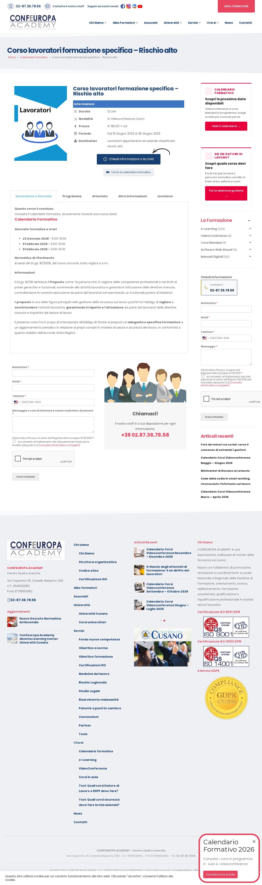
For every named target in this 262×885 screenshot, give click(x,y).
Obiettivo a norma (93, 648)
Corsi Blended (211, 243)
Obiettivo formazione (96, 657)
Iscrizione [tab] (165, 196)
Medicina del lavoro (94, 674)
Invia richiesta (26, 477)
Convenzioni (88, 717)
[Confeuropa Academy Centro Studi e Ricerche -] (32, 22)
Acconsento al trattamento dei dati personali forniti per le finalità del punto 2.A (50, 443)
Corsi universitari (92, 622)
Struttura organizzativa (97, 562)
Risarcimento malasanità (99, 700)
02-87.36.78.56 (28, 6)
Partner (85, 725)
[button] (161, 654)
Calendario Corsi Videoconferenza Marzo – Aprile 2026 (166, 622)
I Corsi (211, 23)
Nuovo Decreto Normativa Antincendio (40, 620)
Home (12, 57)
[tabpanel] (99, 277)
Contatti (245, 23)
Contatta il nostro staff (68, 6)
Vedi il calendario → (226, 126)
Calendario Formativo (34, 57)
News (229, 23)
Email (16, 381)
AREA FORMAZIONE (236, 6)
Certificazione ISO (93, 579)
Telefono (19, 396)
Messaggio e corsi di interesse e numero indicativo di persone (52, 412)
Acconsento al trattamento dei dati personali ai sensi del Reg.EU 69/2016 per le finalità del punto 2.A (226, 381)
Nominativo (20, 367)
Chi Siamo (86, 553)
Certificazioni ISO (92, 665)
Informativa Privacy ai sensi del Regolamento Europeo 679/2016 (53, 438)
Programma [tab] (71, 196)
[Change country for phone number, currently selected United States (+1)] (16, 402)
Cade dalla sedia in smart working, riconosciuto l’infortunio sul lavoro (166, 604)
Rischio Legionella (93, 682)
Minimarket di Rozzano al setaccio (225, 471)
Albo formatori (124, 23)
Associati (150, 23)
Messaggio (209, 346)
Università (171, 23)
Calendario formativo (96, 751)
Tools (83, 734)
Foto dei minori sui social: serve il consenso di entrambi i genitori (166, 553)
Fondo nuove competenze (99, 639)
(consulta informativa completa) (59, 445)
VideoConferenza (214, 236)
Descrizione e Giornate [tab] (34, 196)
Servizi (193, 23)
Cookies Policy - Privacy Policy (192, 870)
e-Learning (209, 229)
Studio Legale (89, 691)
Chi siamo (96, 23)
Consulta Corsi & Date (220, 874)
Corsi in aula (88, 777)
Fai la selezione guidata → (226, 193)
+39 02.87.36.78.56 (145, 435)
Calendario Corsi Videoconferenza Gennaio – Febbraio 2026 (168, 639)
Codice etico (89, 571)
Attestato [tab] (100, 196)
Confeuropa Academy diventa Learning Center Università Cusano (38, 639)
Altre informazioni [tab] (132, 196)
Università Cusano (93, 614)
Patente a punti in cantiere (100, 708)
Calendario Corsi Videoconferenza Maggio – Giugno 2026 (167, 570)
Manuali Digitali (212, 257)
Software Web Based (216, 250)
